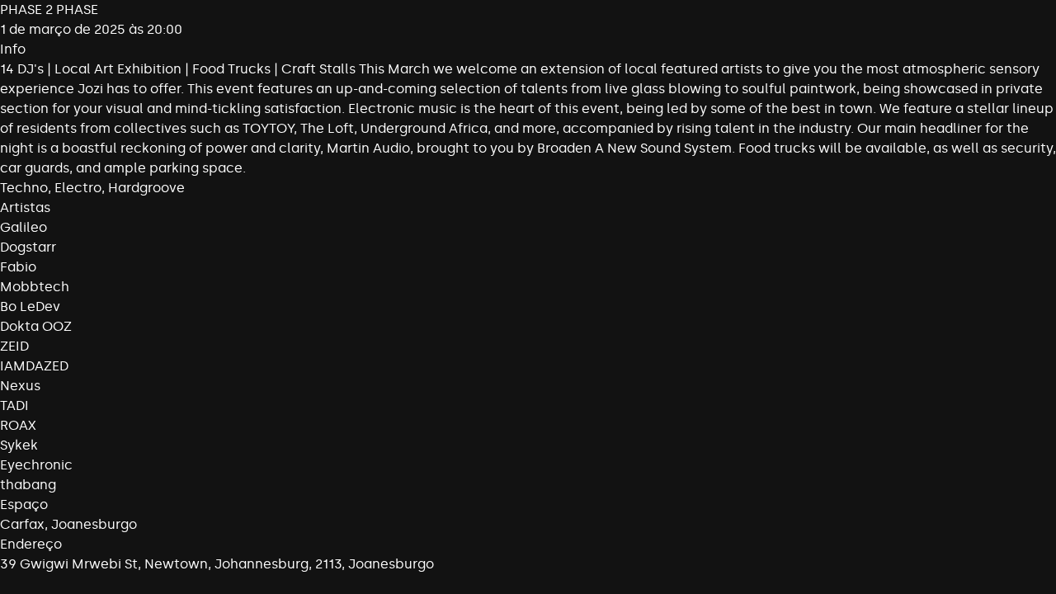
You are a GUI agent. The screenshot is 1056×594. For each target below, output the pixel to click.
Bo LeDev (30, 306)
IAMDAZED (34, 366)
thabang (28, 485)
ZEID (14, 346)
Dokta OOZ (36, 326)
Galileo (23, 227)
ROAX (18, 425)
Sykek (19, 445)
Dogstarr (28, 247)
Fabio (18, 267)
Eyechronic (36, 465)
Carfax (22, 524)
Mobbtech (34, 287)
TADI (14, 405)
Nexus (20, 386)
